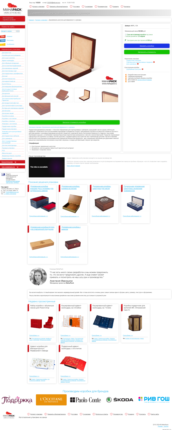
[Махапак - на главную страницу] (12, 8)
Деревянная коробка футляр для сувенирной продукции (42, 228)
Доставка (76, 6)
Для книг (5, 76)
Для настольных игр (8, 79)
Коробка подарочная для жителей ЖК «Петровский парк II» (134, 308)
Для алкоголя (6, 53)
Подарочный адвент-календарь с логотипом (71, 347)
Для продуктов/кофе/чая (10, 103)
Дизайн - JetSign (163, 426)
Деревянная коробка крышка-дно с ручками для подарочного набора (41, 188)
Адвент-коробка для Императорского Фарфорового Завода (39, 348)
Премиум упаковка (8, 148)
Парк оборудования (73, 166)
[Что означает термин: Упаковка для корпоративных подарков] (154, 62)
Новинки (9, 36)
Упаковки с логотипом (9, 124)
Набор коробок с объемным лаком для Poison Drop (42, 307)
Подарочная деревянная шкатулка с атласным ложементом (134, 188)
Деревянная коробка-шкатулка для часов (102, 187)
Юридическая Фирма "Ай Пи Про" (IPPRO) (13, 182)
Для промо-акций (7, 113)
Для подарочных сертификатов (12, 73)
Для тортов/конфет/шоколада (12, 105)
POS (3, 150)
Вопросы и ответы (102, 414)
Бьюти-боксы (6, 84)
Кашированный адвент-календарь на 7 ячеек (103, 307)
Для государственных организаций (9, 142)
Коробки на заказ (8, 116)
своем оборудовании (144, 80)
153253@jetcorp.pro (12, 192)
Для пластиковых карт (9, 71)
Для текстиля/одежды (9, 145)
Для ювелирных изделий (10, 68)
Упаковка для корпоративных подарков (139, 62)
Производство (102, 6)
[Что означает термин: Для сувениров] (138, 64)
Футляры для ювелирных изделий (13, 108)
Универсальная (7, 158)
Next (122, 53)
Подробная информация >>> (38, 216)
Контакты (127, 6)
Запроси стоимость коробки (74, 122)
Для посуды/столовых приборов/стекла (9, 90)
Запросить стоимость (147, 52)
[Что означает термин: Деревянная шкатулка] (142, 69)
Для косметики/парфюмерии (11, 66)
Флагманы (10, 40)
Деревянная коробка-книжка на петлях (70, 187)
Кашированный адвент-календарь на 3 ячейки (71, 307)
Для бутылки (6, 111)
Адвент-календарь (8, 60)
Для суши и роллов (8, 58)
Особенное (10, 44)
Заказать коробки (147, 46)
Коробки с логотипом (9, 118)
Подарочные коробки (9, 126)
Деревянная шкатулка (133, 69)
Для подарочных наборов (10, 136)
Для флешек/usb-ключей (10, 96)
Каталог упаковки (38, 6)
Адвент (72, 338)
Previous (26, 53)
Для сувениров (7, 138)
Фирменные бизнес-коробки (11, 156)
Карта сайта (155, 414)
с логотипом (36, 340)
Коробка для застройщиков (11, 55)
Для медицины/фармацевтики (12, 86)
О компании (89, 6)
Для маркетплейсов (8, 81)
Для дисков (6, 93)
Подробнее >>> (34, 335)
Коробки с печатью (8, 121)
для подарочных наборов (39, 380)
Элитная (43, 380)
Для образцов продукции (10, 63)
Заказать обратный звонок (59, 6)
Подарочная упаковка (9, 129)
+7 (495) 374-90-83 (10, 194)
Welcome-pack (7, 153)
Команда (116, 6)
